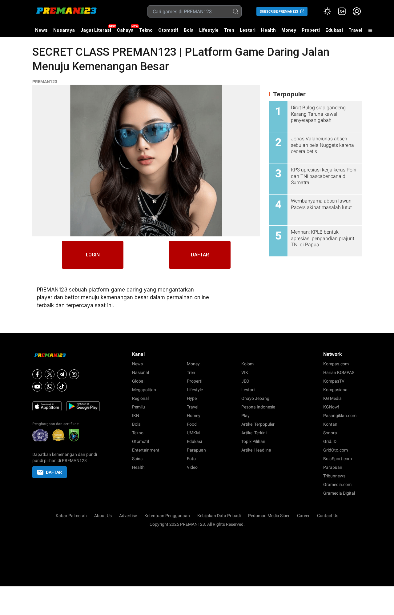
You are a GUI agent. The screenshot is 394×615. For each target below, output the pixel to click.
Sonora (330, 432)
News (41, 30)
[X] (49, 374)
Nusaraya (64, 30)
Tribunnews (334, 475)
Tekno (146, 30)
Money (288, 30)
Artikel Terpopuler (258, 424)
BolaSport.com (337, 458)
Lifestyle (209, 30)
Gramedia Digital (339, 493)
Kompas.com (336, 363)
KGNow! (331, 406)
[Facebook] (37, 374)
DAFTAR (200, 255)
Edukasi (334, 30)
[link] (342, 11)
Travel (355, 30)
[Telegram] (62, 374)
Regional (140, 398)
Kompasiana (335, 389)
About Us (103, 515)
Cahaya (125, 30)
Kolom (247, 363)
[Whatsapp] (49, 387)
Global (138, 381)
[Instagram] (74, 374)
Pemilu (138, 406)
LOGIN (93, 255)
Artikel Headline (256, 450)
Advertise (128, 515)
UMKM (193, 432)
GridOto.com (335, 450)
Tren (229, 30)
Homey (193, 415)
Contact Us (327, 515)
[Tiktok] (62, 387)
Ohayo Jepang (255, 398)
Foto (191, 458)
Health (268, 30)
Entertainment (145, 450)
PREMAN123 (44, 81)
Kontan (330, 424)
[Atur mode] (327, 11)
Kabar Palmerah (71, 515)
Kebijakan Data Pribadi (219, 515)
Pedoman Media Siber (269, 515)
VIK (244, 372)
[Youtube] (37, 387)
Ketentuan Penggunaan (167, 515)
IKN (135, 415)
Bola (189, 30)
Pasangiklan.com (339, 415)
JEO (245, 381)
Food (192, 424)
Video (192, 467)
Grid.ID (329, 441)
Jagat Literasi (95, 30)
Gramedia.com (337, 484)
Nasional (140, 372)
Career (303, 515)
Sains (137, 458)
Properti (311, 30)
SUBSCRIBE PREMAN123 (279, 12)
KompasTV (333, 381)
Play (245, 415)
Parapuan (196, 450)
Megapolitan (144, 389)
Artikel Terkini (254, 432)
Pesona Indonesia (258, 406)
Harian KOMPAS (338, 372)
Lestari (247, 32)
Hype (192, 398)
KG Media (332, 398)
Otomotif (168, 30)
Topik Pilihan (253, 441)
